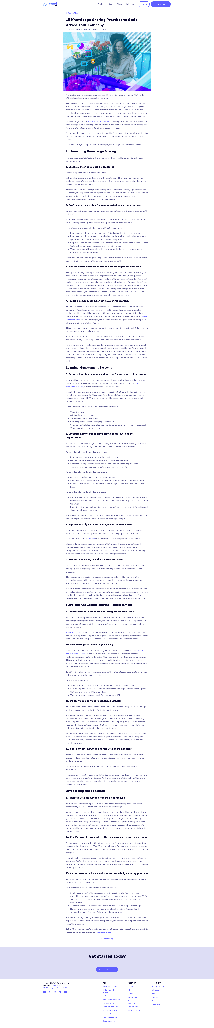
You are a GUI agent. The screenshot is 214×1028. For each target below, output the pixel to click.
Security (155, 997)
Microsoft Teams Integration (133, 1002)
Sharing (130, 994)
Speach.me (156, 1004)
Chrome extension (109, 1014)
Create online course (110, 1021)
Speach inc (56, 985)
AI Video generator (109, 996)
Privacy (154, 1001)
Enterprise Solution (134, 1010)
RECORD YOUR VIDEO (107, 969)
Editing (130, 990)
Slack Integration (134, 1007)
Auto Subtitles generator (111, 1000)
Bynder (91, 538)
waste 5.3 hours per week (100, 121)
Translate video (108, 1003)
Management (132, 997)
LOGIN (144, 4)
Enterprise (130, 4)
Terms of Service (61, 988)
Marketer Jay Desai (74, 632)
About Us (155, 990)
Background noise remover (109, 991)
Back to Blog (72, 13)
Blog (110, 4)
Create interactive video (111, 1007)
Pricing (119, 4)
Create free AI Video (110, 1017)
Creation (131, 986)
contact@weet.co (158, 986)
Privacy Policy (48, 988)
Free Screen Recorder (110, 1010)
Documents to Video (110, 986)
